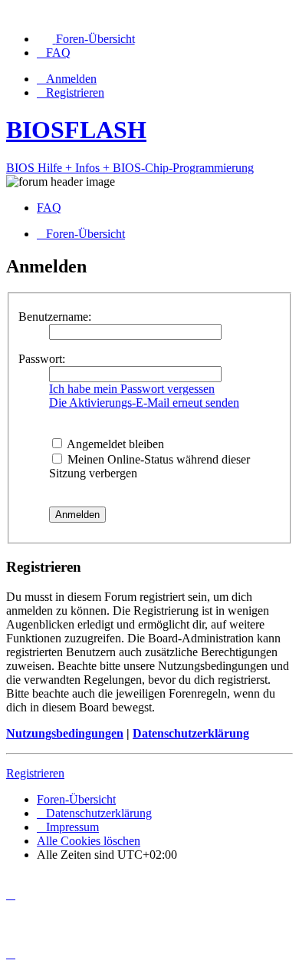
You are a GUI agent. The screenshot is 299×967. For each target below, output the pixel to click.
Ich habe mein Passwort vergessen (132, 388)
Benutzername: (54, 316)
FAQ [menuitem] (49, 207)
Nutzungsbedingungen (64, 733)
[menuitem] (86, 38)
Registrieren (35, 773)
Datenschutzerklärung (191, 733)
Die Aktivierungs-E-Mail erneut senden (144, 402)
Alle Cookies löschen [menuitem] (88, 840)
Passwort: (41, 358)
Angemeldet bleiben (114, 443)
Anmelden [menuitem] (71, 78)
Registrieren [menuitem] (75, 92)
